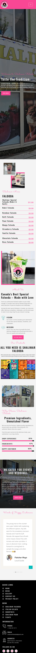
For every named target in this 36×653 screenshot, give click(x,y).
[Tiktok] (16, 651)
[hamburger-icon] (31, 4)
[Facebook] (3, 651)
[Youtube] (12, 651)
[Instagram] (8, 651)
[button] (3, 543)
